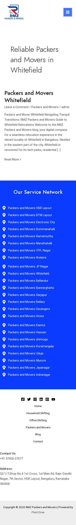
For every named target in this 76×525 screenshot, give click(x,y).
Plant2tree (38, 512)
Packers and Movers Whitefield (28, 96)
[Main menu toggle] (67, 12)
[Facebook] (23, 399)
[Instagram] (35, 399)
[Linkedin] (41, 399)
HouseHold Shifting (38, 413)
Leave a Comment (16, 107)
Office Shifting (38, 420)
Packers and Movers (45, 107)
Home (38, 406)
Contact (38, 441)
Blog (38, 434)
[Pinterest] (47, 399)
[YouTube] (53, 399)
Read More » (12, 159)
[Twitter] (29, 399)
